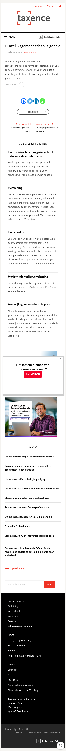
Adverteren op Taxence (20, 626)
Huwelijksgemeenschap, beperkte (30, 304)
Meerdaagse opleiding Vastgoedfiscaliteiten (27, 498)
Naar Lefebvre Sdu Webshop (23, 690)
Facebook (13, 680)
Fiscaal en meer (16, 645)
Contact (51, 6)
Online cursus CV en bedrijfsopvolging (25, 479)
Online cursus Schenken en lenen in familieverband (32, 489)
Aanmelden (33, 374)
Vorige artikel (25, 124)
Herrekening (16, 232)
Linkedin (12, 670)
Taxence (33, 18)
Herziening (15, 188)
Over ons (13, 621)
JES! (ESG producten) (19, 640)
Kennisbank (14, 611)
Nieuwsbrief (37, 6)
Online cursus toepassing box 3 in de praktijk (28, 517)
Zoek (51, 584)
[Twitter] (30, 101)
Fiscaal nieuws (16, 601)
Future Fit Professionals (17, 526)
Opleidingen (14, 606)
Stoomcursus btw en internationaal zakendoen (29, 536)
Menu (12, 37)
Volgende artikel (43, 124)
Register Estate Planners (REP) (24, 656)
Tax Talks (12, 651)
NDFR (11, 635)
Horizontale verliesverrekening (28, 276)
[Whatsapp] (42, 101)
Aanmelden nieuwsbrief (21, 685)
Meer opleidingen (14, 568)
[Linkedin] (36, 101)
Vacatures (13, 616)
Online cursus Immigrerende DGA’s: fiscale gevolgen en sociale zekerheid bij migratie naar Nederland (29, 552)
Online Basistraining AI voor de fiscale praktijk (29, 457)
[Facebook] (23, 101)
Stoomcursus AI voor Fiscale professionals (27, 507)
